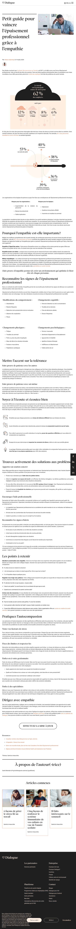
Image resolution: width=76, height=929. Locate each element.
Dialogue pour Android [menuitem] (55, 893)
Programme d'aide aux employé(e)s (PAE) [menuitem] (36, 891)
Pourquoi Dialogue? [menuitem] (54, 869)
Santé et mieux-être (13, 755)
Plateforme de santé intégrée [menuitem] (32, 888)
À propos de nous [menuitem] (54, 867)
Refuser (51, 920)
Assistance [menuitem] (52, 896)
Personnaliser (67, 920)
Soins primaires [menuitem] (28, 896)
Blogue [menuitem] (51, 888)
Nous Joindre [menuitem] (53, 901)
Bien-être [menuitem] (26, 898)
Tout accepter (34, 920)
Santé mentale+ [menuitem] (28, 893)
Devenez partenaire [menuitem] (29, 867)
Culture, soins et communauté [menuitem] (57, 877)
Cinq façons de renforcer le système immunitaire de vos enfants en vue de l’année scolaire (36, 819)
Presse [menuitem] (51, 874)
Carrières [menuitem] (51, 872)
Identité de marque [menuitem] (54, 880)
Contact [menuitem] (52, 884)
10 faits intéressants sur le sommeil (60, 814)
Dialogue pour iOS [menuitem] (54, 891)
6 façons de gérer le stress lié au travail (13, 814)
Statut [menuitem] (50, 898)
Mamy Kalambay (9, 59)
